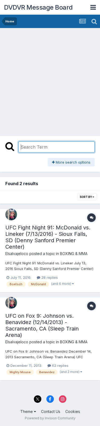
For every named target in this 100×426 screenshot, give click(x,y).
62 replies (60, 365)
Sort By (86, 196)
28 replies (49, 277)
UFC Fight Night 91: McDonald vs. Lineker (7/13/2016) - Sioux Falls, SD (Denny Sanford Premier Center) (47, 237)
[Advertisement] (50, 81)
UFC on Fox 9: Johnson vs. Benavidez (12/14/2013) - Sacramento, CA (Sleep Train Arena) (42, 325)
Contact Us (50, 411)
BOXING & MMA (73, 253)
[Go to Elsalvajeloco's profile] (11, 214)
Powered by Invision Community (50, 418)
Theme (27, 411)
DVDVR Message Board (38, 7)
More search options (72, 162)
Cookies (72, 411)
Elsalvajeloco (16, 253)
